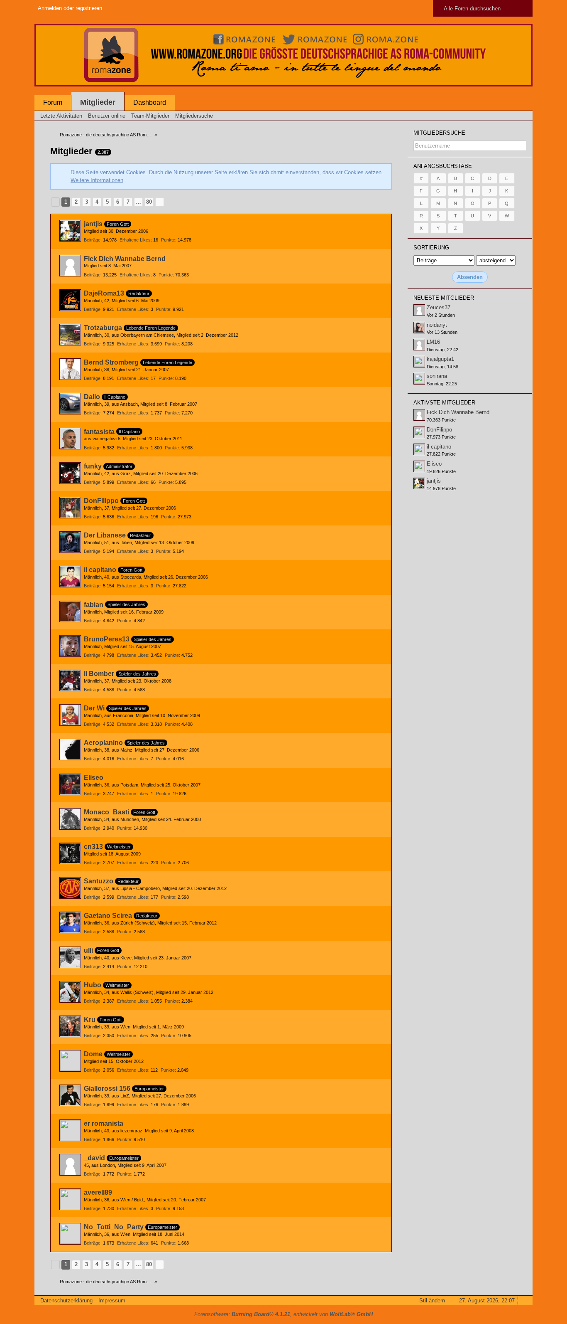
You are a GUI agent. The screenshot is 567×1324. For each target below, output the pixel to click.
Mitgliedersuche (439, 133)
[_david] (70, 1165)
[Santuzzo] (70, 888)
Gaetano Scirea (108, 915)
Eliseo (93, 777)
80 (149, 202)
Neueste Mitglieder (443, 298)
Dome (93, 1054)
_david (94, 1157)
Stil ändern (432, 1300)
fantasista (99, 431)
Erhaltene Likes (135, 239)
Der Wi (94, 708)
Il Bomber (99, 673)
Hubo (92, 985)
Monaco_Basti (106, 812)
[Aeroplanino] (70, 749)
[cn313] (70, 853)
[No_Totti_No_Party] (70, 1234)
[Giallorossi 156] (70, 1095)
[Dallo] (70, 403)
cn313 (93, 846)
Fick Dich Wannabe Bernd (125, 258)
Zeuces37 (438, 307)
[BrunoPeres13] (70, 646)
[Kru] (70, 1026)
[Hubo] (70, 992)
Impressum (111, 1300)
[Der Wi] (70, 715)
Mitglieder (97, 102)
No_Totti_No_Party (114, 1226)
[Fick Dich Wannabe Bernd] (70, 265)
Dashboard (149, 102)
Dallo (92, 396)
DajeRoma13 (104, 293)
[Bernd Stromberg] (70, 369)
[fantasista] (70, 438)
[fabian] (70, 611)
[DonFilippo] (70, 507)
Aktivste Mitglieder (444, 402)
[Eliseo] (70, 784)
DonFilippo (101, 500)
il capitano (100, 569)
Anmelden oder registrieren (70, 8)
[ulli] (70, 957)
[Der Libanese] (70, 542)
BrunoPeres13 (107, 639)
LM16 (433, 342)
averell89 (98, 1192)
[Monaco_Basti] (70, 819)
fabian (93, 604)
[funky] (70, 473)
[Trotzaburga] (70, 334)
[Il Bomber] (70, 680)
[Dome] (70, 1061)
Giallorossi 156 (107, 1088)
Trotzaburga (103, 327)
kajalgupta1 (440, 359)
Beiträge (92, 239)
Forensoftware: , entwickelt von (283, 1314)
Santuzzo (98, 881)
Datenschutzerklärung (66, 1300)
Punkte (168, 239)
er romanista (103, 1123)
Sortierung (431, 247)
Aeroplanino (103, 742)
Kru (89, 1019)
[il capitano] (70, 576)
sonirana (437, 376)
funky (93, 466)
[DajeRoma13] (70, 300)
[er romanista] (70, 1130)
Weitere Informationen (97, 180)
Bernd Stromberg (111, 362)
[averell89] (70, 1199)
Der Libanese (105, 535)
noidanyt (437, 325)
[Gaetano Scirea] (70, 922)
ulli (88, 950)
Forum (52, 102)
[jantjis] (70, 231)
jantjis (93, 223)
